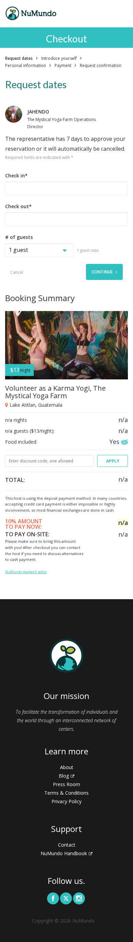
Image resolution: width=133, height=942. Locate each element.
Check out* (18, 206)
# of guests (19, 237)
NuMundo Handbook (64, 853)
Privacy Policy (66, 801)
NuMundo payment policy (26, 571)
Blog (64, 775)
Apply (112, 461)
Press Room (66, 784)
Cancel (16, 272)
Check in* (16, 175)
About (66, 767)
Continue (103, 272)
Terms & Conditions (66, 793)
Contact (66, 845)
